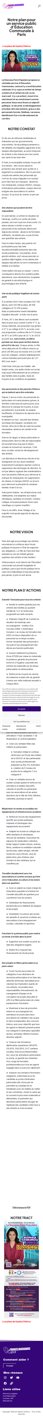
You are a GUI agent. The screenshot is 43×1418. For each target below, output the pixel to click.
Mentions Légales (10, 1393)
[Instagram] (5, 1377)
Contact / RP (8, 1398)
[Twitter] (11, 1377)
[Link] (11, 1383)
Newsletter (7, 1401)
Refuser (21, 715)
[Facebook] (5, 1383)
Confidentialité (9, 1396)
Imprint (38, 726)
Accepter (21, 709)
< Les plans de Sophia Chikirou (16, 46)
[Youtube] (18, 1377)
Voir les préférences (21, 721)
